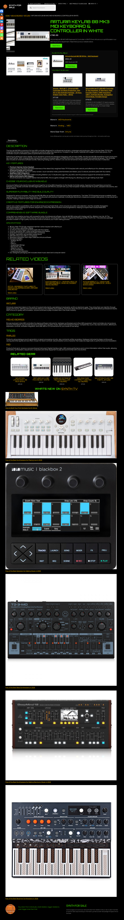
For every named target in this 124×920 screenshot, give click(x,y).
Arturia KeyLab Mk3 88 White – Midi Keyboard (81, 56)
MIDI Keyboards (17, 16)
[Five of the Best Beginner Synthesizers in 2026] (61, 841)
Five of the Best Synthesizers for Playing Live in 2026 (23, 460)
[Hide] (0, 41)
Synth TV (69, 388)
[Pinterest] (1, 24)
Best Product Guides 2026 (78, 4)
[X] (1, 14)
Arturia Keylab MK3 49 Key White (41, 379)
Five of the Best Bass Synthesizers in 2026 (20, 687)
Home (7, 16)
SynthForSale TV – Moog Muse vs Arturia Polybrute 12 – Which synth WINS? (97, 283)
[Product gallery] (33, 36)
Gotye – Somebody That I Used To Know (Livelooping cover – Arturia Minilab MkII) (23, 287)
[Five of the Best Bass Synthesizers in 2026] (61, 630)
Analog (61, 125)
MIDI (68, 125)
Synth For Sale (15, 6)
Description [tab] (12, 140)
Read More (56, 46)
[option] (10, 32)
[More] (1, 38)
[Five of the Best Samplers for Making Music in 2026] (61, 516)
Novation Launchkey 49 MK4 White (20, 379)
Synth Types (62, 4)
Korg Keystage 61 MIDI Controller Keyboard (62, 379)
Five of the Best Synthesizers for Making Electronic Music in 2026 (28, 782)
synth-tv (93, 4)
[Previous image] (18, 36)
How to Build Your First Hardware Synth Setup (21, 408)
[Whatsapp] (1, 35)
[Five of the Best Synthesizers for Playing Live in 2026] (61, 435)
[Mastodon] (1, 28)
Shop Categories (35, 4)
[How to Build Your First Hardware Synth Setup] (21, 399)
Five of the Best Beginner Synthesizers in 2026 (21, 899)
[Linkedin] (1, 21)
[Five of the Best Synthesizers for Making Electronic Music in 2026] (61, 736)
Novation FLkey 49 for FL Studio (104, 379)
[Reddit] (1, 18)
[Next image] (47, 36)
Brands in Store (49, 4)
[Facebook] (1, 11)
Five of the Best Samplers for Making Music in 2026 (23, 571)
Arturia (27, 16)
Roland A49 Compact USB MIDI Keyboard (83, 379)
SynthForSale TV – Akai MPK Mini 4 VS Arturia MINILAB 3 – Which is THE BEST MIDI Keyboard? (61, 283)
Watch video (12, 292)
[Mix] (1, 31)
